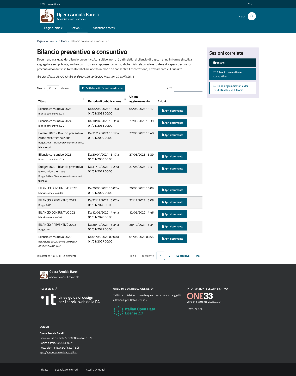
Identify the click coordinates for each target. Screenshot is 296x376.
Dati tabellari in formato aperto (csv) (103, 88)
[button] (250, 4)
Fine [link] (197, 256)
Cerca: (169, 88)
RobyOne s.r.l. (194, 309)
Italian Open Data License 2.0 (132, 300)
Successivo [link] (183, 256)
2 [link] (169, 256)
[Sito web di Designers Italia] (74, 299)
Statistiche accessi (103, 28)
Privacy (44, 369)
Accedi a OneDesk (95, 369)
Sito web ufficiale (51, 4)
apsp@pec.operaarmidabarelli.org (59, 352)
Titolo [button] (42, 101)
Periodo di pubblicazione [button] (104, 101)
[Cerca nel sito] (252, 16)
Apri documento (173, 110)
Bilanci (63, 41)
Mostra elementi (54, 88)
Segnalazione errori (66, 369)
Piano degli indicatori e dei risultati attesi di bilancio (230, 88)
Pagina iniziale (45, 41)
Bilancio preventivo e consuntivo (227, 74)
